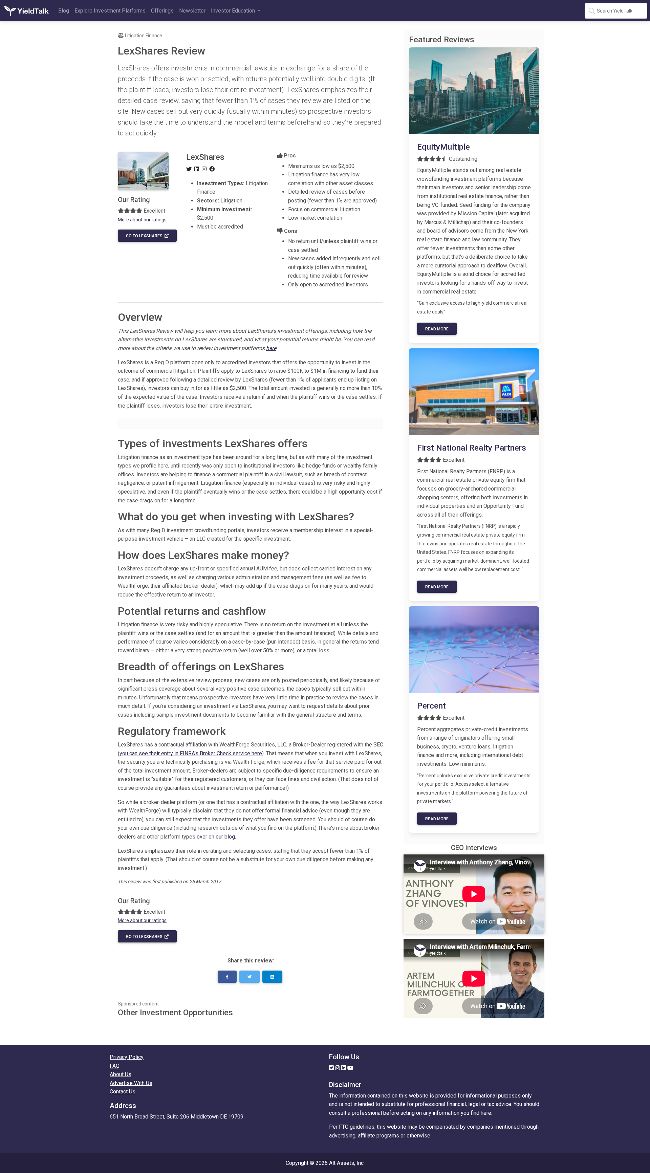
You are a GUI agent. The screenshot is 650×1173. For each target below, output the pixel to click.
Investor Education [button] (233, 10)
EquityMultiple (443, 147)
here (271, 348)
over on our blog (216, 836)
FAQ (115, 1066)
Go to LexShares (145, 236)
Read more (437, 329)
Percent (431, 706)
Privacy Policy (127, 1057)
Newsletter (192, 10)
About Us (120, 1074)
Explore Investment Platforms (110, 10)
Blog (63, 10)
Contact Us (122, 1091)
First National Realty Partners (471, 448)
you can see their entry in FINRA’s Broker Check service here (191, 753)
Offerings (162, 10)
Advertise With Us (131, 1083)
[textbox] (616, 11)
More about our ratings (142, 219)
